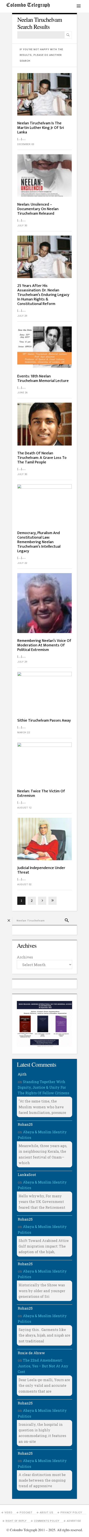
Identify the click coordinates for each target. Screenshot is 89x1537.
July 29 (22, 315)
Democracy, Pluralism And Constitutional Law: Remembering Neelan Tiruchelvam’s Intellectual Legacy (38, 542)
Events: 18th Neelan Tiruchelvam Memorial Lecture (43, 378)
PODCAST (26, 1512)
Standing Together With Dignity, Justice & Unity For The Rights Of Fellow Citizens (43, 1087)
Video (8, 1512)
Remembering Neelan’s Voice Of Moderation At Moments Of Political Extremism (44, 645)
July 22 (22, 563)
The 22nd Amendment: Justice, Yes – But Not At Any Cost (43, 1366)
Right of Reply (16, 1521)
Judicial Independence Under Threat (41, 870)
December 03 (25, 144)
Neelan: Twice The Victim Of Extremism (41, 793)
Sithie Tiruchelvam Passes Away (44, 720)
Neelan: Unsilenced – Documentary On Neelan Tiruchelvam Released (38, 209)
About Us (46, 1512)
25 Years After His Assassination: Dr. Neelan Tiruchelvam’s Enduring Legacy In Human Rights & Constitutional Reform (43, 295)
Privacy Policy (71, 1512)
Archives (25, 957)
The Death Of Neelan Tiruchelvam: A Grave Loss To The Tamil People (42, 458)
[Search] (68, 35)
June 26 (22, 392)
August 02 (24, 884)
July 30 (22, 225)
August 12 (24, 807)
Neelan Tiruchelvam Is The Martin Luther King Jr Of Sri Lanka (40, 128)
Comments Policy (46, 1521)
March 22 (23, 732)
